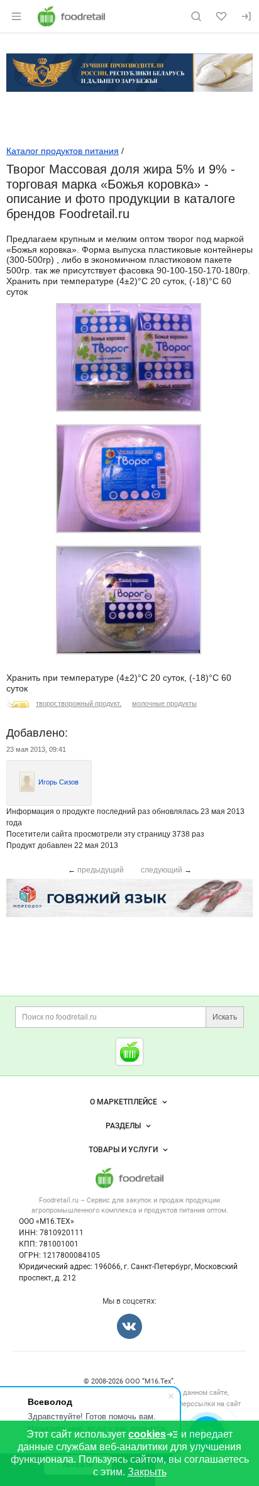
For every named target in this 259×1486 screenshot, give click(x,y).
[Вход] (246, 16)
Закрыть (147, 1472)
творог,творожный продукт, (78, 703)
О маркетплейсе (123, 1102)
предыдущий (100, 870)
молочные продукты (164, 703)
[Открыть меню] (16, 16)
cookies (147, 1434)
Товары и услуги (123, 1149)
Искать (224, 1017)
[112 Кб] (128, 530)
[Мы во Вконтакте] (129, 1326)
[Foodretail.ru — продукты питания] (129, 1052)
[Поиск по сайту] (196, 16)
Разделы (123, 1125)
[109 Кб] (128, 409)
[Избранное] (221, 16)
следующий (161, 870)
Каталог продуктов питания (62, 151)
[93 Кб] (128, 651)
